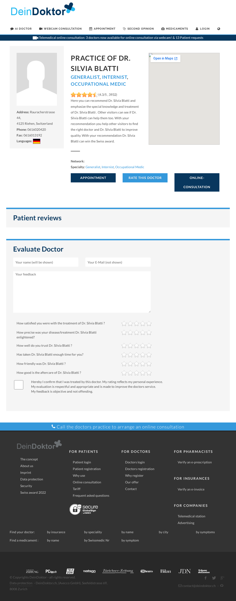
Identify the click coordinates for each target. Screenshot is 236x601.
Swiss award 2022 (33, 492)
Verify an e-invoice (191, 489)
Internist (114, 77)
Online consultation (87, 482)
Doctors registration (139, 469)
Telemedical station (191, 516)
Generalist (85, 77)
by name (127, 532)
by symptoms (205, 532)
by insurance (56, 532)
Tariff (76, 489)
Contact (131, 489)
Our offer (132, 482)
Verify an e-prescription (195, 462)
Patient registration (87, 469)
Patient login (82, 462)
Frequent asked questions (91, 495)
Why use (79, 475)
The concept (29, 459)
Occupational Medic (98, 84)
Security (26, 486)
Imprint (25, 472)
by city (163, 532)
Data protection (31, 479)
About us (26, 466)
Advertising (186, 523)
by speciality (93, 532)
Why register (134, 475)
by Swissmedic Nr (96, 540)
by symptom (130, 540)
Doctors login (135, 462)
